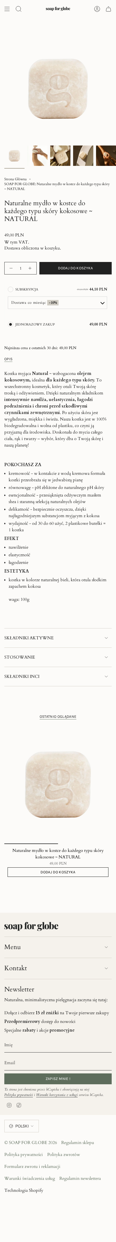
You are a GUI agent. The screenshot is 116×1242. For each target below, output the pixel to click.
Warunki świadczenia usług (29, 1178)
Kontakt (15, 968)
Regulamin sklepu (77, 1143)
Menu (12, 947)
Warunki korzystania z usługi (57, 1094)
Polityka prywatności (18, 1094)
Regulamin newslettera (80, 1178)
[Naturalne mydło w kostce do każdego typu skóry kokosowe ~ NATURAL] (58, 784)
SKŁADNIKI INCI (21, 677)
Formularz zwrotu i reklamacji (32, 1167)
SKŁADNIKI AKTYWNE (29, 638)
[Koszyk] (108, 9)
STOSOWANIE (19, 657)
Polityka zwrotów (63, 1155)
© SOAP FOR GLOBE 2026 (30, 1143)
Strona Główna (15, 179)
